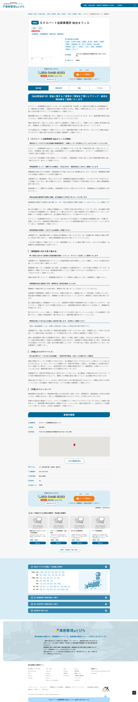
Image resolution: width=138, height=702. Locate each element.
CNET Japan (49, 668)
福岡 (41, 589)
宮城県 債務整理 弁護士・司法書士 (56, 14)
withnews (30, 678)
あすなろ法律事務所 (77, 531)
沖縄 (66, 589)
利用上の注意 (87, 79)
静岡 (44, 581)
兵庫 (44, 583)
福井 (58, 578)
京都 (48, 583)
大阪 (41, 583)
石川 (55, 578)
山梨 (44, 578)
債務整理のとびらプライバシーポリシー (75, 687)
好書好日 (65, 673)
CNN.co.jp (48, 671)
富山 (51, 578)
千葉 (52, 575)
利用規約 (79, 79)
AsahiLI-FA (77, 680)
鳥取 (51, 586)
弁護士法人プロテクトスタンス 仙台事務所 (37, 532)
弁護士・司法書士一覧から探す (69, 550)
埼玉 (49, 575)
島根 (55, 586)
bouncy (47, 678)
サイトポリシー (44, 687)
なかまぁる (66, 675)
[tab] (38, 88)
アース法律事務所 (97, 531)
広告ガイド (37, 689)
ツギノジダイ (77, 678)
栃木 (59, 575)
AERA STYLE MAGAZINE (52, 680)
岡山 (44, 586)
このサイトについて (33, 687)
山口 (48, 586)
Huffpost (48, 673)
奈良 (51, 583)
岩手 (49, 572)
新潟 (41, 578)
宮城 (56, 572)
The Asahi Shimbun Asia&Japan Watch (100, 671)
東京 (41, 575)
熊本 (51, 589)
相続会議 (76, 671)
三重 (51, 581)
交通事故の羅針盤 (78, 675)
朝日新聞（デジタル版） (34, 668)
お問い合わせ (45, 689)
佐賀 (44, 589)
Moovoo (30, 675)
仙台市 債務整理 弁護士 (74, 14)
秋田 (52, 572)
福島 (63, 572)
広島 (41, 586)
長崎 (48, 589)
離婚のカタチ (77, 673)
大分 (55, 589)
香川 (58, 586)
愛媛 (65, 586)
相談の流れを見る (51, 79)
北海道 (41, 572)
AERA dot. (48, 675)
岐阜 (48, 581)
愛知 (41, 581)
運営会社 (30, 689)
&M (29, 671)
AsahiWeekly (94, 673)
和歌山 (59, 583)
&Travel (34, 671)
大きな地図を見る (74, 461)
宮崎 (58, 589)
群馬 (63, 575)
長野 (48, 578)
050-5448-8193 (53, 73)
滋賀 (55, 583)
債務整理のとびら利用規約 (56, 687)
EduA (29, 673)
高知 (69, 586)
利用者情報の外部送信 (92, 687)
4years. (76, 668)
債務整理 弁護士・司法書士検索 (36, 14)
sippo (64, 668)
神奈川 (45, 575)
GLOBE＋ (65, 671)
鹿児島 (63, 589)
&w (31, 671)
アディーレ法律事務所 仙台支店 (58, 532)
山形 (59, 572)
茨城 (56, 575)
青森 (45, 572)
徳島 (62, 586)
